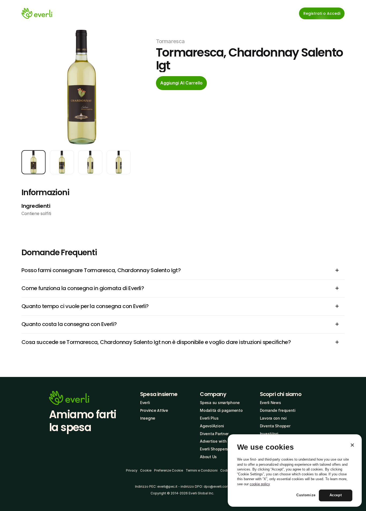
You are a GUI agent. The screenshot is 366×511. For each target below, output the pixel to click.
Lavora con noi (273, 418)
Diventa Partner (214, 433)
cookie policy (260, 484)
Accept (336, 495)
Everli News (270, 402)
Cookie (145, 470)
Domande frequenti (278, 410)
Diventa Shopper (275, 426)
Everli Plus (209, 418)
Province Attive (154, 410)
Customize (306, 495)
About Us (208, 456)
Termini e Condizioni (202, 470)
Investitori (269, 433)
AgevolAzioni (212, 426)
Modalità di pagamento (221, 410)
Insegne (147, 418)
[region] (295, 470)
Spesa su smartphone (220, 402)
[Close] (352, 445)
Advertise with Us (216, 441)
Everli (145, 402)
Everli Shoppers (214, 449)
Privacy (131, 470)
